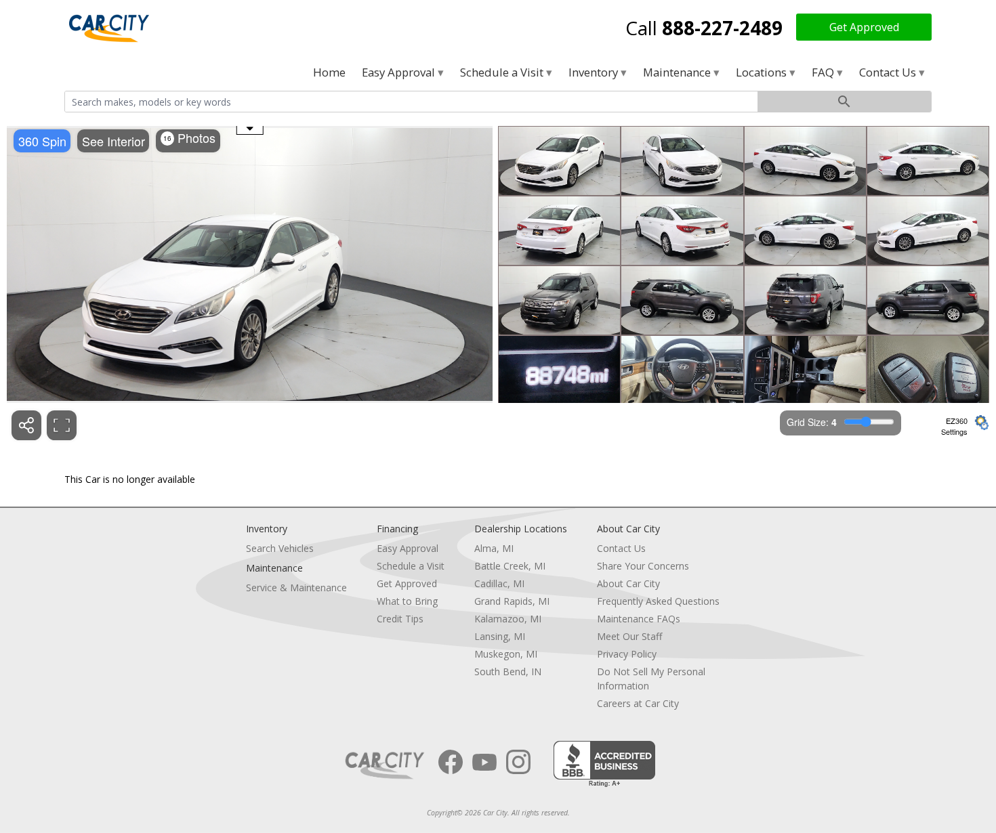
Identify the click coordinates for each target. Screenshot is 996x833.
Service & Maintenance (296, 587)
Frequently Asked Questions (658, 601)
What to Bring (407, 601)
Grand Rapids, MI (511, 601)
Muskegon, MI (505, 653)
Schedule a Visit (503, 72)
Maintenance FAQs (638, 618)
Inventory (594, 72)
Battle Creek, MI (509, 565)
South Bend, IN (507, 671)
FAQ (824, 72)
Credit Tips (400, 618)
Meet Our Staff (629, 636)
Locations (762, 72)
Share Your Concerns (643, 565)
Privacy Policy (627, 653)
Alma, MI (494, 548)
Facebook (450, 762)
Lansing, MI (499, 636)
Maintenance (678, 72)
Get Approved (864, 27)
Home (329, 72)
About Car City (628, 583)
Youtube (484, 762)
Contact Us (889, 72)
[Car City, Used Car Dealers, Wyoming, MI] (604, 764)
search (844, 101)
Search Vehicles (280, 548)
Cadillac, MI (499, 583)
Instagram (518, 762)
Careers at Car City (638, 703)
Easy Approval (400, 72)
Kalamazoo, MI (507, 618)
